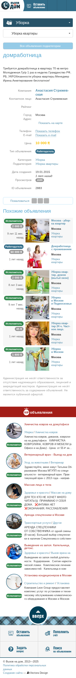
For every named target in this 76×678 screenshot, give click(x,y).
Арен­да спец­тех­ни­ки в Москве (44, 514)
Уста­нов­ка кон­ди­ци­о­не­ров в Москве (48, 575)
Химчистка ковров (46, 432)
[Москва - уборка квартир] (37, 230)
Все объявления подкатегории (40, 46)
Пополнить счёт (57, 633)
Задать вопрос (19, 649)
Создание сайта (12, 672)
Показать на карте (51, 123)
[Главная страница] (11, 5)
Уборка (40, 159)
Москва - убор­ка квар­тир (61, 222)
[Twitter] (40, 200)
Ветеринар (57, 462)
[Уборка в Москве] (37, 359)
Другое (57, 522)
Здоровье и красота (36, 492)
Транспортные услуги (37, 522)
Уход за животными (36, 462)
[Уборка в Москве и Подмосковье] (37, 307)
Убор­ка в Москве (57, 350)
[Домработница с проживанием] (37, 256)
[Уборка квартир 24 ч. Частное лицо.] (37, 333)
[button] (38, 615)
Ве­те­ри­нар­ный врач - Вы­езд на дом (48, 454)
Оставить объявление (19, 633)
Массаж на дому (61, 492)
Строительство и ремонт (39, 583)
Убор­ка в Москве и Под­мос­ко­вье (61, 300)
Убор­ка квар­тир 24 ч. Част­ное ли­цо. (60, 326)
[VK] (46, 200)
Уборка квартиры (46, 163)
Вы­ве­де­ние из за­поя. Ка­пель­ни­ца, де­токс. (47, 546)
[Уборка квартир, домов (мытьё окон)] (37, 281)
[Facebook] (34, 200)
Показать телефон (47, 131)
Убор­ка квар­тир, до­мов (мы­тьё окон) (60, 274)
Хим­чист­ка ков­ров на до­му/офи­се (46, 424)
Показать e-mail (45, 135)
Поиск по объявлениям (57, 649)
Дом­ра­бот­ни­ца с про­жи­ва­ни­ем (61, 248)
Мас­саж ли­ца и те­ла (37, 484)
